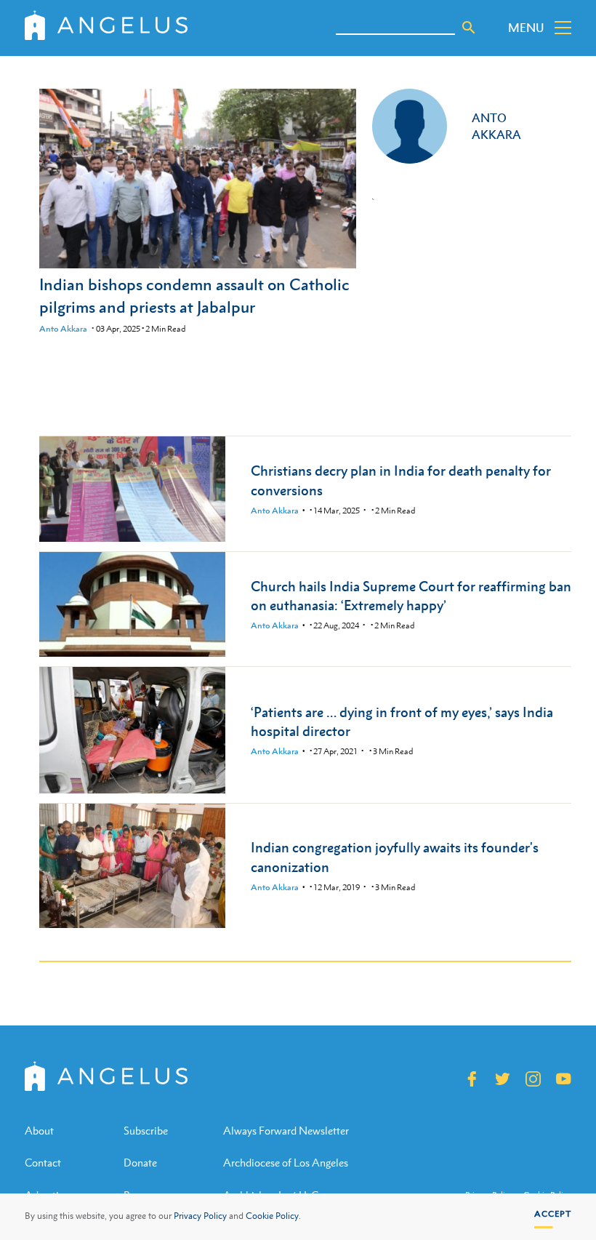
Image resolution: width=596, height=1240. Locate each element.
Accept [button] (552, 1214)
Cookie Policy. (273, 1216)
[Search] (469, 27)
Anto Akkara (63, 329)
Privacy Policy (200, 1216)
